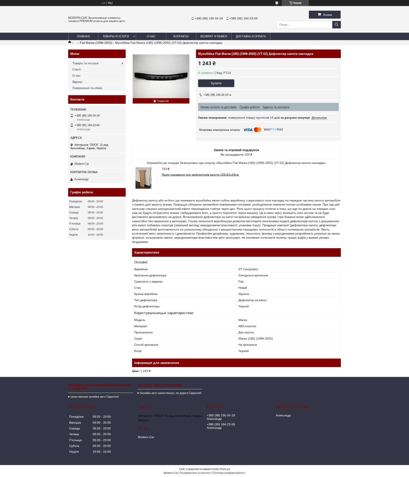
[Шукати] (336, 24)
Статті (76, 69)
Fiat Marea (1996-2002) (96, 42)
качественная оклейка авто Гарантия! (95, 396)
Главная (83, 36)
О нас (151, 36)
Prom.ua (225, 469)
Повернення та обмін (87, 88)
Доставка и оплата (251, 36)
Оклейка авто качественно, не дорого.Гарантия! (171, 393)
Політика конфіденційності (229, 472)
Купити (216, 83)
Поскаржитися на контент (195, 472)
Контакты (181, 36)
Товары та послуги (85, 63)
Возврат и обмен (213, 36)
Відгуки (77, 81)
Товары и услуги (116, 36)
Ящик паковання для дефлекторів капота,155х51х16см (200, 174)
